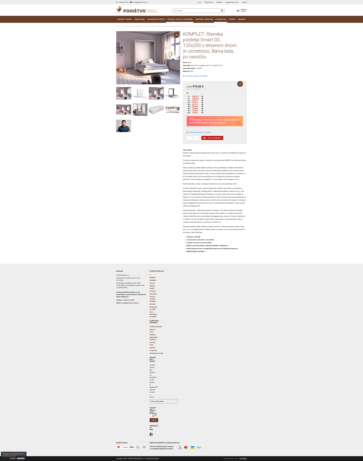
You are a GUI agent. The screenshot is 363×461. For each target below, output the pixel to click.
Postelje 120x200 (149, 26)
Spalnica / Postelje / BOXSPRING (180, 19)
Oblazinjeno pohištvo (156, 19)
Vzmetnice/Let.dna (156, 353)
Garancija (153, 294)
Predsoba (241, 19)
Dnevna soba (140, 19)
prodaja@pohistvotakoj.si (130, 303)
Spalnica (153, 334)
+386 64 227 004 (128, 300)
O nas (199, 2)
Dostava (153, 291)
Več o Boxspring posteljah (153, 314)
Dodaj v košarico (214, 138)
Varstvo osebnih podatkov (153, 299)
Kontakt (244, 2)
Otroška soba (220, 19)
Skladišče (219, 2)
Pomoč (152, 283)
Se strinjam (12, 458)
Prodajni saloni (208, 2)
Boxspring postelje (153, 308)
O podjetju (152, 276)
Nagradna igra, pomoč (232, 2)
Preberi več (154, 415)
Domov (118, 26)
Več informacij (21, 458)
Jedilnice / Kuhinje (125, 19)
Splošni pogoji (152, 287)
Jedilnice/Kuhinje (156, 327)
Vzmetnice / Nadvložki (204, 19)
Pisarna (232, 19)
